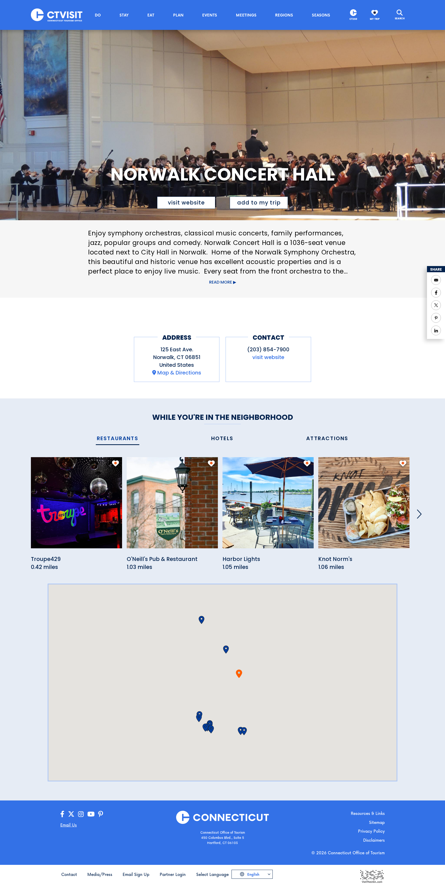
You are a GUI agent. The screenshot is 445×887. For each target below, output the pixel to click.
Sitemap (377, 822)
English (252, 874)
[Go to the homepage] (56, 14)
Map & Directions (179, 372)
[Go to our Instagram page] (81, 814)
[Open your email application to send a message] (436, 280)
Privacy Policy (371, 831)
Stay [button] (124, 15)
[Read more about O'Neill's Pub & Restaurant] (172, 505)
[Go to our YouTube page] (91, 814)
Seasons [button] (321, 15)
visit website (186, 202)
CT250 (353, 19)
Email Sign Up (136, 874)
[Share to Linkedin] (436, 330)
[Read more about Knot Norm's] (363, 505)
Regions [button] (284, 15)
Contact (69, 874)
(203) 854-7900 (268, 349)
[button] (226, 649)
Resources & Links (368, 813)
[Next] (419, 514)
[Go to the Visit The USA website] (371, 876)
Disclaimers (374, 840)
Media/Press (99, 874)
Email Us (68, 825)
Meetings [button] (246, 15)
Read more (220, 282)
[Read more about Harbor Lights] (268, 505)
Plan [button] (178, 15)
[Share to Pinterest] (436, 318)
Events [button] (209, 15)
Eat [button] (150, 15)
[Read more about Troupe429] (76, 505)
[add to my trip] (115, 463)
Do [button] (98, 15)
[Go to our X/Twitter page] (71, 814)
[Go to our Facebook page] (62, 814)
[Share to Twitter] (436, 305)
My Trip (375, 19)
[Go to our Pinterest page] (100, 814)
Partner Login (173, 874)
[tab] (117, 438)
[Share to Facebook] (436, 292)
